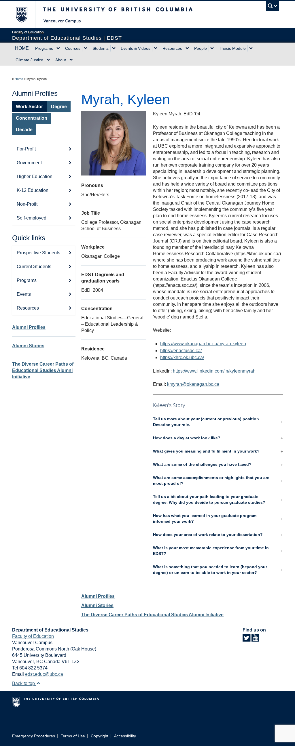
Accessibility (125, 736)
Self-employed (31, 217)
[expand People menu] (212, 48)
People (200, 48)
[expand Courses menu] (85, 48)
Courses (72, 48)
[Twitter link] (246, 639)
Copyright (99, 736)
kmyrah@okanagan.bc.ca (193, 384)
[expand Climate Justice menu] (48, 60)
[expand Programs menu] (58, 48)
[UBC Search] (272, 6)
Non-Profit (27, 204)
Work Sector (29, 106)
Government (29, 162)
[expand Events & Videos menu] (155, 48)
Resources (172, 48)
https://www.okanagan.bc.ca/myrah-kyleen (203, 343)
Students (100, 48)
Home (19, 79)
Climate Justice (29, 60)
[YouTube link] (255, 639)
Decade (24, 129)
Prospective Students (38, 252)
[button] (218, 422)
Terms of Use (73, 736)
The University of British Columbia (25, 14)
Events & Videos (135, 48)
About (60, 60)
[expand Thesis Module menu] (250, 48)
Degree (59, 106)
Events (24, 294)
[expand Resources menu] (187, 48)
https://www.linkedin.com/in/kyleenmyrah (214, 371)
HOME (22, 48)
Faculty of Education (33, 636)
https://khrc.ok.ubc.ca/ (182, 357)
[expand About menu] (71, 60)
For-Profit (26, 148)
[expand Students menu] (113, 48)
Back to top (24, 683)
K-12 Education (32, 190)
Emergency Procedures (33, 736)
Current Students (34, 266)
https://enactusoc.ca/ (181, 350)
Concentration (31, 118)
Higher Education (34, 176)
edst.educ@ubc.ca (44, 674)
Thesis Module (232, 48)
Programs (44, 48)
